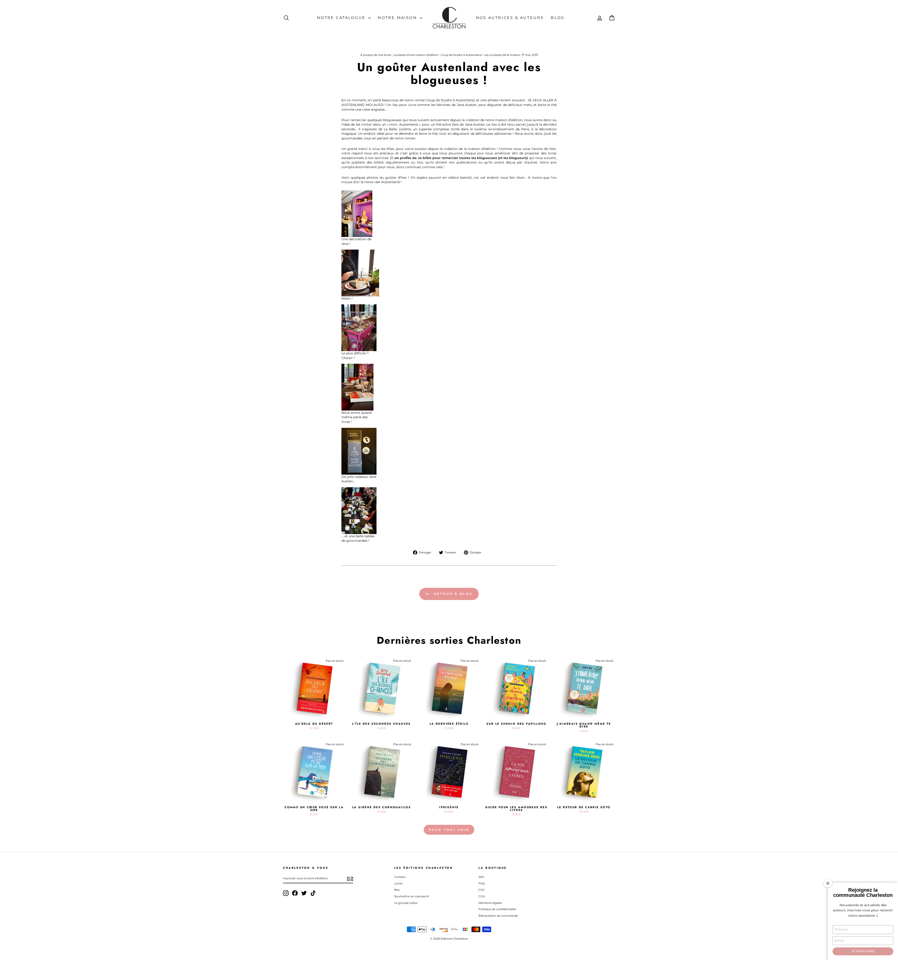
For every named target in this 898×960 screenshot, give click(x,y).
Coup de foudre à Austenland (461, 55)
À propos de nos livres (375, 55)
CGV (481, 889)
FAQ (481, 883)
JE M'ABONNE (863, 951)
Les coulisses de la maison (502, 55)
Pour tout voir (449, 830)
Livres (398, 883)
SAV (481, 877)
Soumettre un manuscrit (411, 896)
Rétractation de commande (498, 915)
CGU (481, 896)
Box (397, 889)
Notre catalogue (342, 17)
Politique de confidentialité (497, 909)
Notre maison (398, 17)
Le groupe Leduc (406, 903)
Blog (558, 17)
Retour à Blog (452, 594)
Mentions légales (490, 903)
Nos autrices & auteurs (510, 17)
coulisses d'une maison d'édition (415, 55)
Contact (400, 877)
